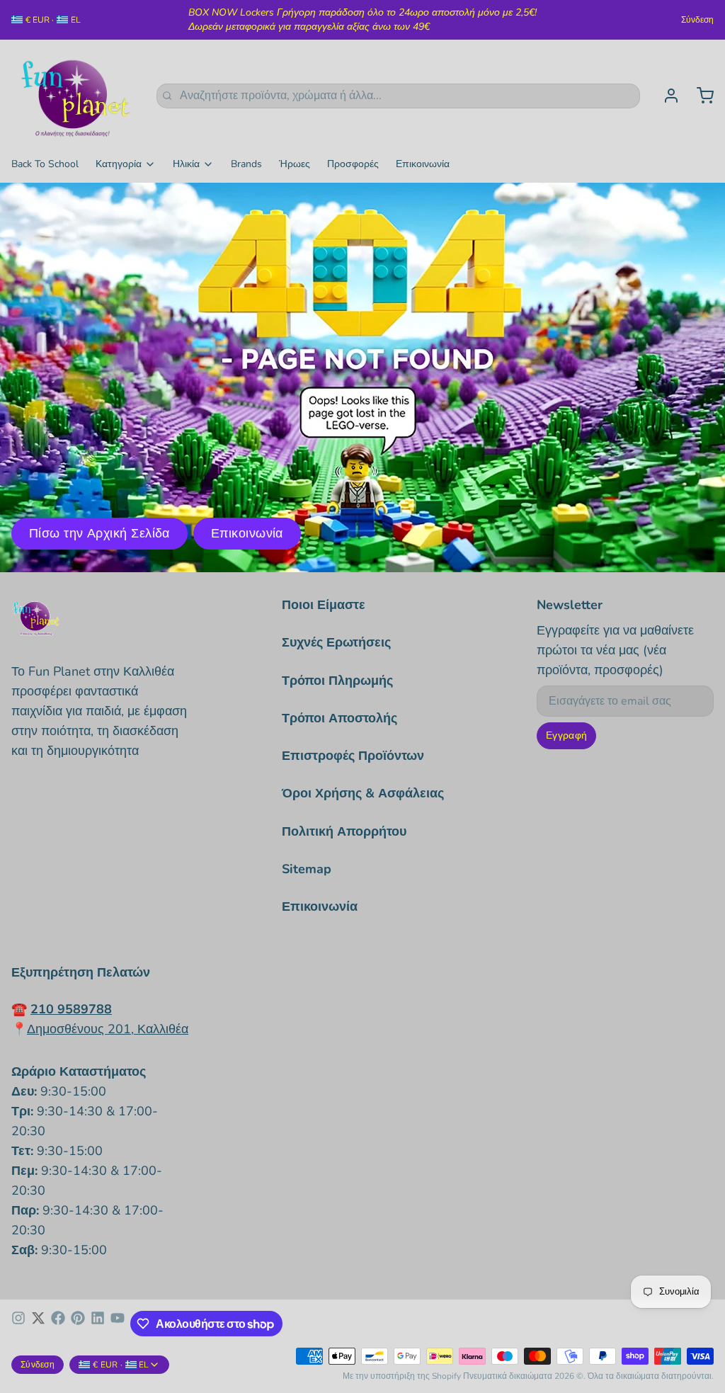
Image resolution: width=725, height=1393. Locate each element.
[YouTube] (117, 1323)
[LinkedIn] (98, 1323)
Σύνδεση (697, 19)
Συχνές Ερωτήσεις (336, 642)
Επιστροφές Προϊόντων (353, 755)
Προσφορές (353, 164)
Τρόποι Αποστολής (339, 718)
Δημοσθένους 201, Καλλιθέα (107, 1028)
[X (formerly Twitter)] (38, 1323)
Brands (246, 164)
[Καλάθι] (699, 95)
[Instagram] (18, 1323)
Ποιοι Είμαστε (323, 604)
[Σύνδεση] (665, 95)
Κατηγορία (119, 164)
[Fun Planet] (75, 95)
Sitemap (306, 868)
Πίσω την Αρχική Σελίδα (99, 533)
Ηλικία (186, 164)
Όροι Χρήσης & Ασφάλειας (363, 793)
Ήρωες (294, 164)
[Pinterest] (78, 1323)
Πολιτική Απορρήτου (344, 831)
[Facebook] (58, 1323)
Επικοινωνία (423, 164)
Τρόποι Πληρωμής (337, 680)
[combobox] (398, 96)
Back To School (45, 164)
